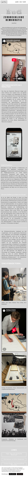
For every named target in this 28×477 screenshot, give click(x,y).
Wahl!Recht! (4, 171)
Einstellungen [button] (5, 474)
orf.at (18, 208)
